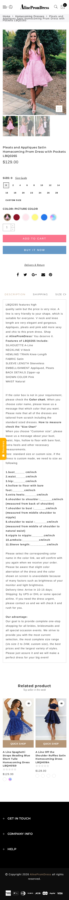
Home (6, 16)
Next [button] (55, 74)
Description (15, 294)
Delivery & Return (34, 265)
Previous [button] (9, 74)
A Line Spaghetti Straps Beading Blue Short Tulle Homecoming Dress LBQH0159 (16, 758)
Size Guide (21, 178)
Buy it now (34, 249)
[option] (34, 72)
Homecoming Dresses (29, 16)
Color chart (37, 399)
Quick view (28, 703)
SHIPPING (40, 294)
